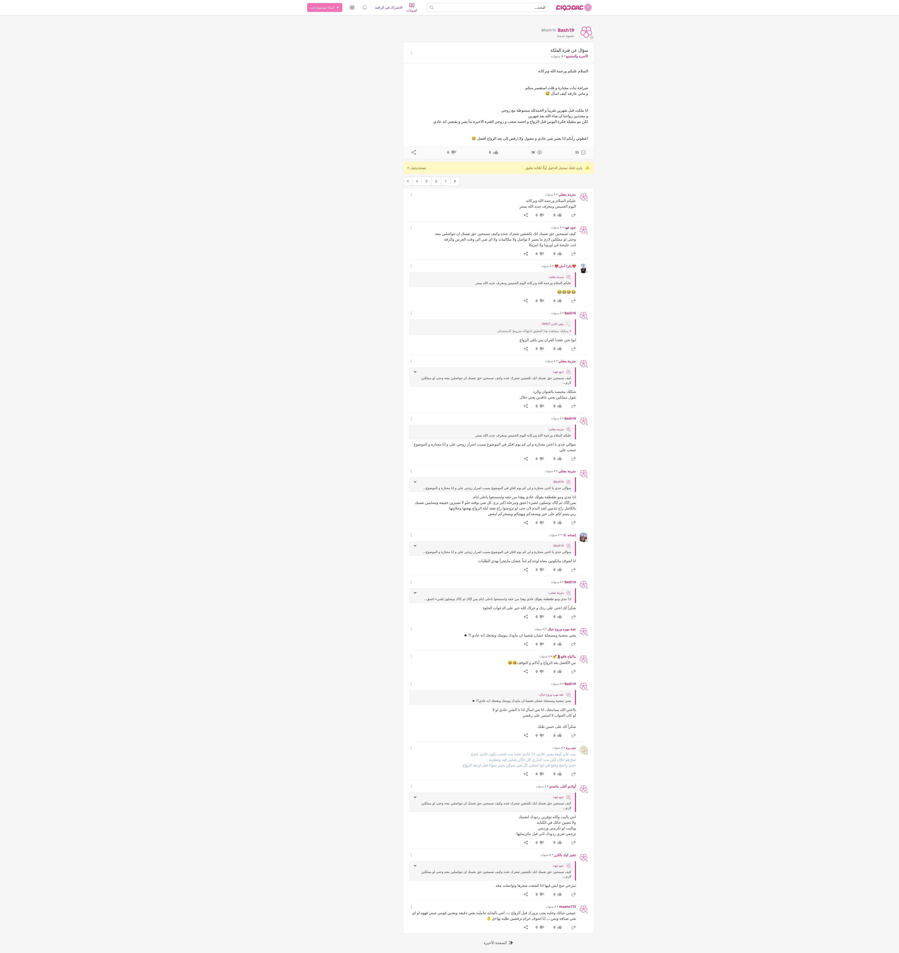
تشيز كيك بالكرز (565, 855)
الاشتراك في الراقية (389, 7)
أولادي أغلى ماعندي (562, 786)
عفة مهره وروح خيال (562, 629)
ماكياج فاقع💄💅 (564, 656)
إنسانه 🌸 (569, 535)
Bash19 (570, 313)
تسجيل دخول (418, 168)
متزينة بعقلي (567, 194)
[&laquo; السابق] (454, 181)
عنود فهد (570, 227)
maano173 (567, 906)
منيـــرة (571, 747)
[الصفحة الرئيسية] (574, 7)
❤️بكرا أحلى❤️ (565, 266)
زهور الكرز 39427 (553, 324)
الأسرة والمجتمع (577, 56)
